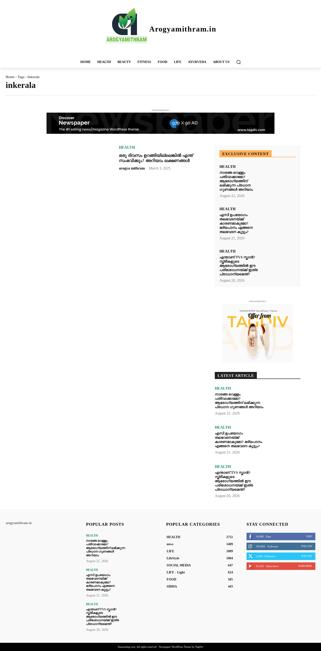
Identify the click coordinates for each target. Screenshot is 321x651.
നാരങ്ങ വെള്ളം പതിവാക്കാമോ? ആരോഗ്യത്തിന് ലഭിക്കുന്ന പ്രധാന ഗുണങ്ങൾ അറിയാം (236, 181)
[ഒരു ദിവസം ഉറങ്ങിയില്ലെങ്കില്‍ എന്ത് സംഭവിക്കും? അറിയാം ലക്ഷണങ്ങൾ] (66, 173)
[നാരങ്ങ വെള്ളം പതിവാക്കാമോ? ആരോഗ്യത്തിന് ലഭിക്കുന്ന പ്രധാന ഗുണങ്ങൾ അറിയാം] (280, 178)
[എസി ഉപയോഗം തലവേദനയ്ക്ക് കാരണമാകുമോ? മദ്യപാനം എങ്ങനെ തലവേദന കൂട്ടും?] (280, 220)
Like (309, 536)
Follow (306, 546)
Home (10, 77)
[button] (238, 62)
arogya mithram (132, 168)
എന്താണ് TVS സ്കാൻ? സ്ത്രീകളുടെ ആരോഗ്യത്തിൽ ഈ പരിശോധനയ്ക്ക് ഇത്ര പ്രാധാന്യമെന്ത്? (238, 265)
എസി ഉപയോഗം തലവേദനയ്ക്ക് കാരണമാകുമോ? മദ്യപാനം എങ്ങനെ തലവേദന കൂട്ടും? (236, 223)
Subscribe (305, 565)
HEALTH (127, 147)
